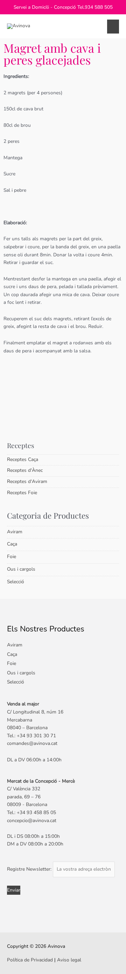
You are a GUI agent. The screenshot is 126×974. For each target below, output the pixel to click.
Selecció (15, 581)
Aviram (14, 531)
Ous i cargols (21, 569)
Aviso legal (69, 960)
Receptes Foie (22, 492)
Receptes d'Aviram (27, 481)
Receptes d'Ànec (25, 470)
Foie (11, 556)
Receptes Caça (22, 459)
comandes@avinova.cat (32, 743)
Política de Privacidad (30, 960)
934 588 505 (99, 7)
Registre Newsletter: (30, 869)
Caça (12, 544)
